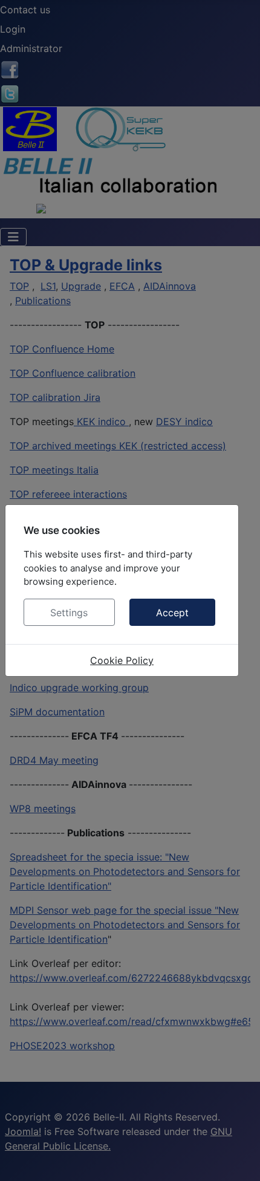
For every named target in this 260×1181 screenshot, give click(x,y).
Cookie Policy (122, 660)
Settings (69, 613)
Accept (172, 613)
